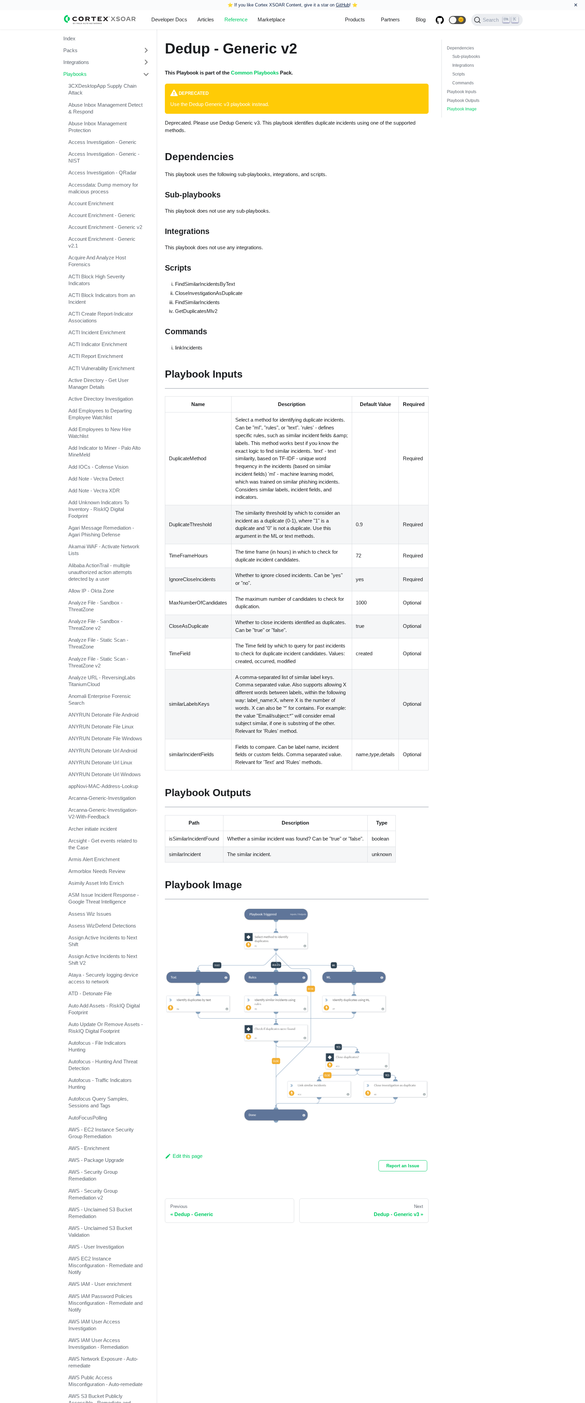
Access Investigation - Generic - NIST (103, 157)
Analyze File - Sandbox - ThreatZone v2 (95, 624)
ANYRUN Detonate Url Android (102, 750)
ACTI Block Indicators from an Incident (101, 298)
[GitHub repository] (440, 20)
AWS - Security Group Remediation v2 (92, 1194)
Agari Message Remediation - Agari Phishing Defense (101, 531)
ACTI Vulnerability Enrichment (101, 368)
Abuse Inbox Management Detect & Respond (105, 108)
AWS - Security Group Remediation (92, 1175)
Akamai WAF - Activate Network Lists (103, 550)
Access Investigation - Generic (102, 142)
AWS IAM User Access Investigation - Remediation (98, 1343)
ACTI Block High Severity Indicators (96, 280)
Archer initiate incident (92, 829)
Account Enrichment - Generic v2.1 (101, 242)
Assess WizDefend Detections (102, 926)
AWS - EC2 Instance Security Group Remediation (101, 1133)
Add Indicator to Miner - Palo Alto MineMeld (104, 451)
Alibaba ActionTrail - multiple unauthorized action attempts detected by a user (100, 572)
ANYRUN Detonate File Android (103, 715)
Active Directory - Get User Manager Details (98, 383)
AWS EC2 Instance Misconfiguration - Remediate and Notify (105, 1265)
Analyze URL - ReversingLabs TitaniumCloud (101, 681)
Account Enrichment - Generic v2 (105, 227)
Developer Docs (169, 19)
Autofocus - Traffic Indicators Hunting (100, 1084)
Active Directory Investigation (100, 399)
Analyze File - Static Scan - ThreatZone (98, 643)
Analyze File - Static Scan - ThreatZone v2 (98, 662)
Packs (70, 50)
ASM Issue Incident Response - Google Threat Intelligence (103, 898)
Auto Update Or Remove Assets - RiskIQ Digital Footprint (105, 1027)
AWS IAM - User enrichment (99, 1284)
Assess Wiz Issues (89, 914)
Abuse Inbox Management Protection (97, 127)
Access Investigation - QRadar (102, 173)
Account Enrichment (90, 203)
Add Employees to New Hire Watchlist (99, 433)
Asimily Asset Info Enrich (96, 883)
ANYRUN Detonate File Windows (105, 739)
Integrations (76, 62)
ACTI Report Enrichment (95, 356)
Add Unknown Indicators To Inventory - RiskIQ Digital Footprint (98, 509)
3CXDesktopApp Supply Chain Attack (102, 89)
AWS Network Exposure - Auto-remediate (103, 1362)
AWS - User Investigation (96, 1247)
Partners (390, 19)
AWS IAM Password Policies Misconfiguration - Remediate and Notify (105, 1303)
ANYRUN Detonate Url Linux (100, 762)
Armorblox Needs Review (96, 871)
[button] (457, 20)
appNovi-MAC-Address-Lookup (103, 786)
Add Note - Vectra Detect (96, 479)
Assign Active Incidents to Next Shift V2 (102, 959)
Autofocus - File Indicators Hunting (97, 1046)
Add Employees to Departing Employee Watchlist (100, 414)
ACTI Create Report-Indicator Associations (100, 317)
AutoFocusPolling (87, 1118)
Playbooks (75, 74)
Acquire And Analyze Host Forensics (97, 261)
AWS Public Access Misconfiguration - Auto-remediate (105, 1381)
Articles (205, 19)
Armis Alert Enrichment (94, 859)
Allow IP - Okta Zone (91, 591)
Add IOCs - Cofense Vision (98, 467)
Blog (421, 19)
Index (69, 38)
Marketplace (271, 19)
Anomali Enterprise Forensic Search (99, 699)
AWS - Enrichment (88, 1148)
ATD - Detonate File (90, 994)
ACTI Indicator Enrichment (97, 344)
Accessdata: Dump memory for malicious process (103, 188)
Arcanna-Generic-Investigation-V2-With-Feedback (102, 813)
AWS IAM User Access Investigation (94, 1325)
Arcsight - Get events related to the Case (102, 844)
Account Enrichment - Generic (101, 215)
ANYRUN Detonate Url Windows (104, 774)
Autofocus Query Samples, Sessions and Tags (98, 1102)
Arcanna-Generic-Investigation (102, 798)
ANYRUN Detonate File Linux (101, 726)
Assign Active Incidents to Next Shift (102, 941)
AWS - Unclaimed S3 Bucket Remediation (100, 1213)
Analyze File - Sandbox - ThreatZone (95, 606)
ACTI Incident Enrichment (96, 332)
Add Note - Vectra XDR (94, 490)
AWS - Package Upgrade (96, 1160)
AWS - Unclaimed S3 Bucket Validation (100, 1231)
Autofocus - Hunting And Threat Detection (102, 1065)
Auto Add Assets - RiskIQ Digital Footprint (104, 1009)
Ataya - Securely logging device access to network (103, 978)
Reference (235, 19)
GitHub (342, 4)
